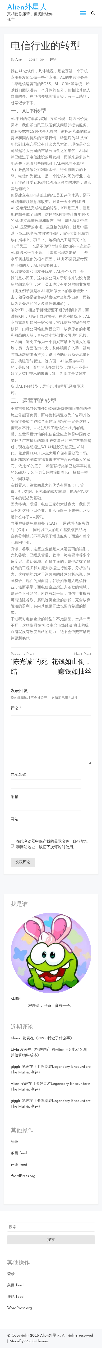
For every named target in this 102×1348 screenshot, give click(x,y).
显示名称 (18, 775)
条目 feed (19, 1153)
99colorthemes (36, 1341)
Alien (19, 60)
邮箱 (14, 797)
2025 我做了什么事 (54, 1038)
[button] (93, 13)
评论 (53, 60)
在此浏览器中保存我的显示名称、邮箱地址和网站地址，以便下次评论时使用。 (52, 844)
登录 (14, 1142)
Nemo (16, 1038)
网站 (14, 819)
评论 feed (19, 1165)
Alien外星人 (27, 7)
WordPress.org (23, 1176)
